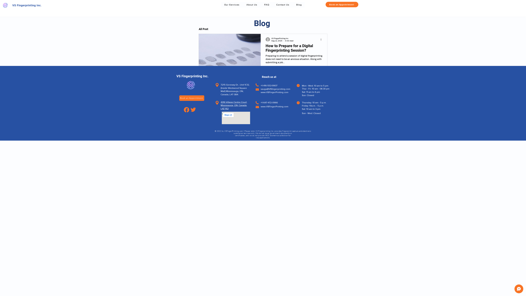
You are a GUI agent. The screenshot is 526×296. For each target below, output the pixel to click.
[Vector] (186, 109)
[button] (342, 4)
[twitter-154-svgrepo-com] (193, 109)
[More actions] (322, 39)
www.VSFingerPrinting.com (274, 92)
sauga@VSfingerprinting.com (275, 89)
